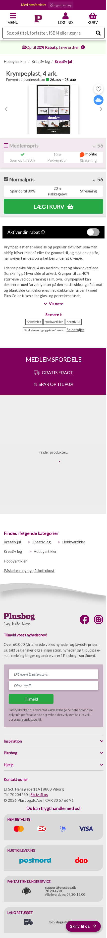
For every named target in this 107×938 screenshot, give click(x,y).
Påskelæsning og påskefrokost (29, 570)
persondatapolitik (29, 719)
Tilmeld (31, 699)
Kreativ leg (41, 61)
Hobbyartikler (15, 61)
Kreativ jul (63, 61)
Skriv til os (39, 794)
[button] (6, 108)
